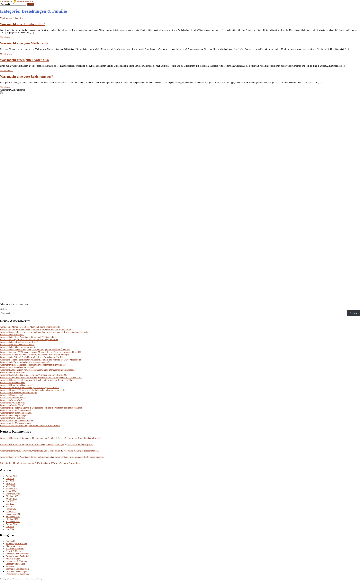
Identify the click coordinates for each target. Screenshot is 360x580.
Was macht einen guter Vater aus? (24, 60)
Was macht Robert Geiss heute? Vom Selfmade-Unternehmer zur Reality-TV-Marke (37, 380)
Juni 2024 (10, 529)
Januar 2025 (11, 511)
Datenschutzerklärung (34, 579)
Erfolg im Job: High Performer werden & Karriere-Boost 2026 (27, 463)
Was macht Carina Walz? (11, 400)
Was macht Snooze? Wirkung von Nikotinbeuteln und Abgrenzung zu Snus (33, 390)
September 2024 (13, 521)
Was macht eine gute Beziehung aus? (26, 76)
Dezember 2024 (13, 514)
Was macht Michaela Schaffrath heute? (17, 344)
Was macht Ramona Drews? (12, 382)
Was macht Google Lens (69, 463)
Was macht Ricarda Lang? (11, 395)
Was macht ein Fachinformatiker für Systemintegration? (24, 362)
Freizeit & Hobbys (14, 551)
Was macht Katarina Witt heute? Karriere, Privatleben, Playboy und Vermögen (34, 354)
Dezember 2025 (13, 494)
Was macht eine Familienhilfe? (22, 24)
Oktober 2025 (12, 496)
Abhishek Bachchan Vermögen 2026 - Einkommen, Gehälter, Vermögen (32, 444)
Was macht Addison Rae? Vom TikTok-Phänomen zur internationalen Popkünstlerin (37, 370)
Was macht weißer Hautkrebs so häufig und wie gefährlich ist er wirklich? (33, 365)
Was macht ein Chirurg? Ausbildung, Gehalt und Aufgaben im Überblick (32, 357)
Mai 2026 (10, 481)
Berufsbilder (11, 541)
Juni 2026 (10, 478)
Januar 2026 (11, 491)
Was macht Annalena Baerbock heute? (17, 367)
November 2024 (13, 516)
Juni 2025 (10, 501)
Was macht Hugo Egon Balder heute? (16, 385)
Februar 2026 (12, 488)
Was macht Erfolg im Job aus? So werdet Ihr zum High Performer (29, 339)
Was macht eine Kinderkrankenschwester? (19, 347)
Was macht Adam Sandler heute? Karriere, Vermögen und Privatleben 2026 (33, 375)
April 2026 (10, 483)
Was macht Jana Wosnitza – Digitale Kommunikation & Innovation (30, 425)
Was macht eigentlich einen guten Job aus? (19, 342)
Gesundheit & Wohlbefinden (18, 556)
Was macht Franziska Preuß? (13, 397)
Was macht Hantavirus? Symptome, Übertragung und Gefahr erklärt (30, 438)
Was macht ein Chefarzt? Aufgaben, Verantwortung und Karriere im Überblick (35, 349)
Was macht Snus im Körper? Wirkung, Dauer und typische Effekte (29, 387)
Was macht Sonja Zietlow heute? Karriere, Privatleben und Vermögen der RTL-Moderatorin (41, 377)
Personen (10, 566)
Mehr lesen (6, 37)
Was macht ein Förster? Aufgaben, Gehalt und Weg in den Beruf (28, 337)
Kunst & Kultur (13, 559)
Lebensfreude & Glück (16, 564)
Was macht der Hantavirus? (12, 334)
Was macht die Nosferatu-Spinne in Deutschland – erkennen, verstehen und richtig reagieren (41, 408)
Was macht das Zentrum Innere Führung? (18, 392)
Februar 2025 (12, 509)
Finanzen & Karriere (15, 548)
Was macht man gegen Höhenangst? (16, 413)
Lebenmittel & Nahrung (16, 561)
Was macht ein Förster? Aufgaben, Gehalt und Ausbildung (26, 457)
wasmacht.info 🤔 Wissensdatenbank (16, 1)
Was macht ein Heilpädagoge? (13, 415)
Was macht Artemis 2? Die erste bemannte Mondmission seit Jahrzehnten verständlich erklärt (41, 352)
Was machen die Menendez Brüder (15, 423)
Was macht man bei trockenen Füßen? (17, 420)
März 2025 (10, 506)
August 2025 (11, 499)
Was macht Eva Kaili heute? (12, 403)
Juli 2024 (10, 526)
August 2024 (11, 524)
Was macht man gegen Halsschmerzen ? (81, 451)
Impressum (20, 579)
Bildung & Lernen (14, 546)
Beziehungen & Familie (11, 18)
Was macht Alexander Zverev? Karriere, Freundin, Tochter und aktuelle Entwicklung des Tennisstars (44, 332)
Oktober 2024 (12, 519)
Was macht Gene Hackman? (12, 418)
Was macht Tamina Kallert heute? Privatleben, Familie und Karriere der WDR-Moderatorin (40, 360)
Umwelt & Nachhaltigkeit (17, 571)
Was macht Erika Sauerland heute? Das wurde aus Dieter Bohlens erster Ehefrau (35, 329)
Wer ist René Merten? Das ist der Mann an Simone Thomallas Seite (30, 327)
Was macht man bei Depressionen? (15, 410)
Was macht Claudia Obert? (12, 405)
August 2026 (11, 476)
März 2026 (10, 486)
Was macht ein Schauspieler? (13, 372)
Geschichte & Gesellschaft (17, 553)
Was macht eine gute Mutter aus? (24, 43)
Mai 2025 (10, 504)
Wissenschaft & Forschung (17, 574)
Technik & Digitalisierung (17, 569)
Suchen (3, 309)
